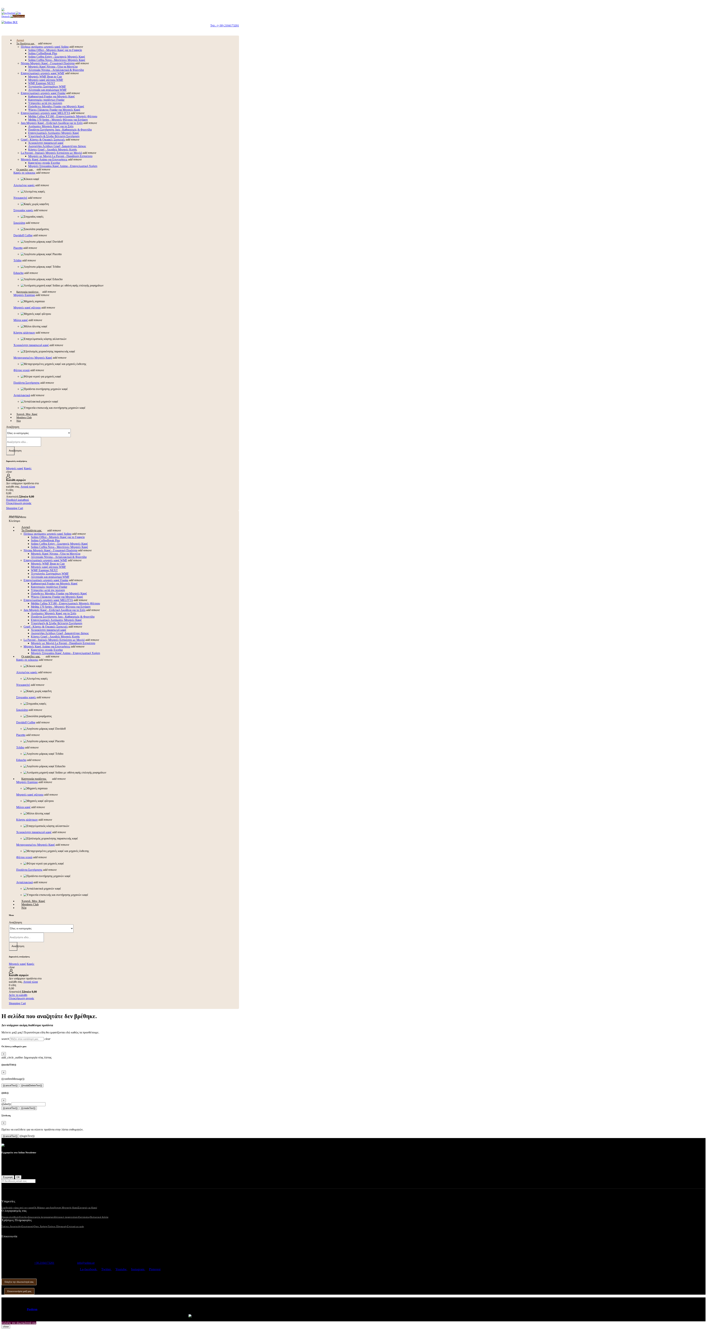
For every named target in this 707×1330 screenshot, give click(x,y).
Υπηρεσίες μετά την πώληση (45, 103)
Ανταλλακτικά (21, 395)
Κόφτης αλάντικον (24, 332)
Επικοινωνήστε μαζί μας (19, 1291)
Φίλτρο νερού (21, 370)
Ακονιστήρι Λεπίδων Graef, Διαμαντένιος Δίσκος (57, 146)
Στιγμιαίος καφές (23, 210)
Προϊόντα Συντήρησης (26, 382)
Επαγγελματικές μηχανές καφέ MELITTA (45, 113)
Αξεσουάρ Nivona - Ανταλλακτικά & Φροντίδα (56, 69)
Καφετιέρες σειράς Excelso (44, 162)
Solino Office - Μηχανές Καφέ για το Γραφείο (55, 50)
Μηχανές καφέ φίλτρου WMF (45, 79)
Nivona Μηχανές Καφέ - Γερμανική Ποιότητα (48, 63)
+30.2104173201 (44, 1262)
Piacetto (18, 247)
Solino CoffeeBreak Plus (42, 53)
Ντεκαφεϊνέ (20, 197)
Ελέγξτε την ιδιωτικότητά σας (19, 1281)
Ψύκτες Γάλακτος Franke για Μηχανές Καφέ (54, 109)
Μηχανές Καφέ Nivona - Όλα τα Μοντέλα (53, 66)
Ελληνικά (20, 16)
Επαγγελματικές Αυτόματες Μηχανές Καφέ (53, 132)
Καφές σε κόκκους (24, 172)
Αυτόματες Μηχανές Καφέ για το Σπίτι (50, 126)
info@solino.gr (86, 1262)
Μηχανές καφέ (14, 468)
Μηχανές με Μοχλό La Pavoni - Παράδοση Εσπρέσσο (60, 156)
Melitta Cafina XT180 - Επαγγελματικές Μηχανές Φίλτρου (62, 116)
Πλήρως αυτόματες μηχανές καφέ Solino (45, 46)
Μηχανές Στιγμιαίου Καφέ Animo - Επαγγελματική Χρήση (62, 166)
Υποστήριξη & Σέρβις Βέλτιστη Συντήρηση (53, 136)
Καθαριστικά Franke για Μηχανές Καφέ (51, 96)
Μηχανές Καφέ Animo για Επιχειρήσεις (44, 159)
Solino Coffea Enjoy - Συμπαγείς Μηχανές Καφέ (56, 56)
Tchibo (17, 260)
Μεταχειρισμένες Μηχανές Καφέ (32, 357)
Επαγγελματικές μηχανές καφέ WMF (42, 73)
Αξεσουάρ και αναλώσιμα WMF (47, 89)
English (11, 13)
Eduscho (18, 272)
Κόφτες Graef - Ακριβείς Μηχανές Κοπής (52, 149)
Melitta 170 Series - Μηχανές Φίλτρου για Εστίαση (58, 119)
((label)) (6, 1104)
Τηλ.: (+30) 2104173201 (224, 25)
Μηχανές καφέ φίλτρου (27, 307)
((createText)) (28, 1108)
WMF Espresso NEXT (41, 83)
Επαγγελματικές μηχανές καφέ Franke (43, 93)
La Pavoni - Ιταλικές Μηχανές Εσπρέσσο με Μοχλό (51, 152)
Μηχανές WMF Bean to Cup (45, 76)
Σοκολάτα (19, 222)
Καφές (27, 468)
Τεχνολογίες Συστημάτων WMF (47, 86)
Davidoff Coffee (23, 235)
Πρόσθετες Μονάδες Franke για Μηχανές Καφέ (56, 106)
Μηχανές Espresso (24, 295)
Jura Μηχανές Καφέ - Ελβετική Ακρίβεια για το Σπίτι (52, 123)
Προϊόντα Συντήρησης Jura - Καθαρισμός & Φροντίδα (60, 129)
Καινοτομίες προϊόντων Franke (46, 99)
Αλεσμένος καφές (24, 185)
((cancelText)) (10, 1085)
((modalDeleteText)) (31, 1085)
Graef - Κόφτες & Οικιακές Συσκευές (43, 139)
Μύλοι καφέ (20, 320)
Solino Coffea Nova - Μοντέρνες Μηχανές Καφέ (56, 60)
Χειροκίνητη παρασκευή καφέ (46, 142)
